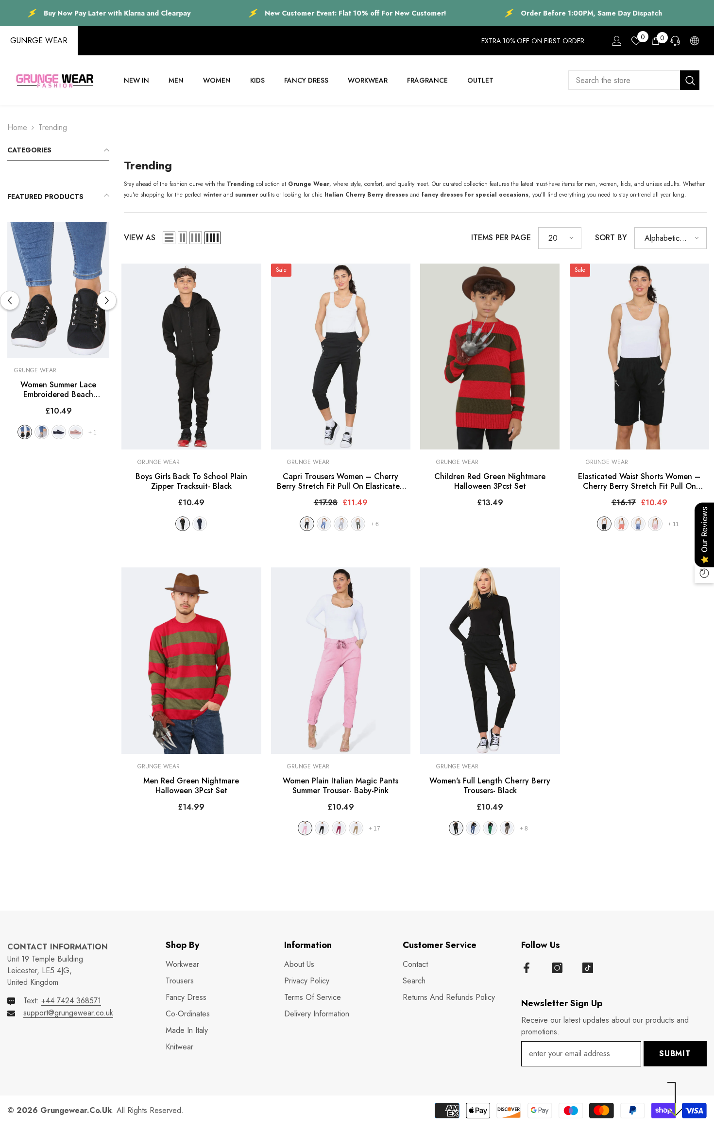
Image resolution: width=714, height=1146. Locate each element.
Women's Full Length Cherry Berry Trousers (489, 786)
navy (199, 523)
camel (356, 828)
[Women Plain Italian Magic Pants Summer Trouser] (341, 660)
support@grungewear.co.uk (68, 1012)
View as (139, 237)
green (490, 828)
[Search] (633, 80)
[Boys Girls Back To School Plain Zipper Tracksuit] (191, 356)
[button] (107, 300)
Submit (675, 1053)
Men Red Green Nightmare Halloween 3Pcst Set (191, 786)
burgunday (339, 828)
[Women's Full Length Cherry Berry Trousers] (490, 660)
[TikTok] (587, 968)
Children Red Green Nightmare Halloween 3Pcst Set (489, 481)
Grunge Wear (109, 370)
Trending (52, 127)
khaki (358, 523)
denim (473, 828)
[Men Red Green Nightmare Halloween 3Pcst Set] (191, 660)
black (98, 432)
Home (17, 127)
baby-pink (305, 828)
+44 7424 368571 (71, 1000)
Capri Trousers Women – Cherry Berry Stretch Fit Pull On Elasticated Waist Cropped (341, 481)
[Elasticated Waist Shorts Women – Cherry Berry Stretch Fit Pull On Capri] (640, 356)
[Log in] (617, 41)
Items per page (501, 237)
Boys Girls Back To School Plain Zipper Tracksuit (191, 481)
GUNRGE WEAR (39, 40)
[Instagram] (557, 968)
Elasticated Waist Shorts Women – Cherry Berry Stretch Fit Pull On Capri (639, 481)
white (24, 432)
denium (324, 523)
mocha (507, 828)
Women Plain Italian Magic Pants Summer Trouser (340, 786)
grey (115, 432)
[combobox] (624, 80)
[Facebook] (526, 968)
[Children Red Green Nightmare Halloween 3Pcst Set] (490, 356)
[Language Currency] (694, 41)
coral (621, 523)
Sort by (611, 237)
